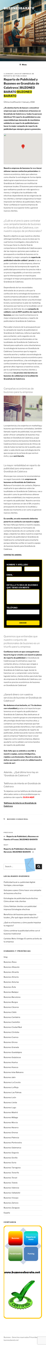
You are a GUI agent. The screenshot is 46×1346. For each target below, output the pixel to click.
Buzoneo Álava (10, 962)
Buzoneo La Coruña (12, 1082)
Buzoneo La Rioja (11, 1087)
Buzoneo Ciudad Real (17, 819)
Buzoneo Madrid (11, 1112)
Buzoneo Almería (11, 977)
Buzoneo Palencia (11, 1137)
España (7, 1213)
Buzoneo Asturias (11, 982)
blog (5, 957)
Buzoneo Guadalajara (13, 1052)
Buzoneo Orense (11, 1132)
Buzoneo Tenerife (11, 1173)
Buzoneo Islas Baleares (14, 1072)
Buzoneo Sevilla (10, 1158)
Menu (24, 65)
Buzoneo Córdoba (11, 1032)
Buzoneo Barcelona (12, 997)
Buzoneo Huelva (11, 1062)
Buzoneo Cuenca (11, 1037)
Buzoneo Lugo (10, 1107)
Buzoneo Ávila (10, 987)
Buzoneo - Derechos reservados (16, 1337)
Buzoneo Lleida (10, 1102)
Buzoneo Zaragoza (12, 1208)
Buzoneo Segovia (11, 1153)
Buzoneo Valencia (11, 1188)
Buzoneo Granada (11, 1047)
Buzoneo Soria (10, 1163)
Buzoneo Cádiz (10, 1012)
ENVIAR (23, 623)
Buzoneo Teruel (10, 1178)
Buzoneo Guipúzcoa (12, 1057)
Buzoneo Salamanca (12, 1148)
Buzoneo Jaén (10, 1077)
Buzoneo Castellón (12, 1022)
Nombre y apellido (18, 565)
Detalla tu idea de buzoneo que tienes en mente (22, 586)
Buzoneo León (10, 1097)
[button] (23, 146)
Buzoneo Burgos (11, 1002)
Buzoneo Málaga (11, 1117)
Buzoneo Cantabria (12, 1017)
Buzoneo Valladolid (12, 1193)
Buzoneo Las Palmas (12, 1092)
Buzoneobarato (19, 8)
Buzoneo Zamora (11, 1203)
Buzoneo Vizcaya (11, 1198)
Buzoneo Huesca (11, 1067)
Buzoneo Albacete (12, 967)
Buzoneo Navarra (11, 1127)
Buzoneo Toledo (11, 1183)
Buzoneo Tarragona (12, 1168)
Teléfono (12, 608)
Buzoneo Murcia (11, 1122)
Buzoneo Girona (10, 1042)
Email (10, 575)
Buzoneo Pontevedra (13, 1143)
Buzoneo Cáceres (11, 1007)
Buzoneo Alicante (11, 972)
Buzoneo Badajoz (11, 992)
